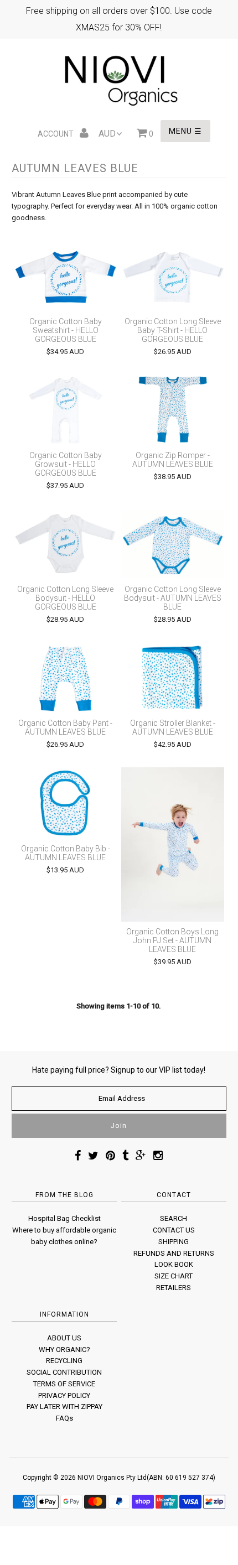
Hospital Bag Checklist (64, 1218)
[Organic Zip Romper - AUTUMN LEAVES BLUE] (172, 410)
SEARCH (173, 1218)
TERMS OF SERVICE (64, 1384)
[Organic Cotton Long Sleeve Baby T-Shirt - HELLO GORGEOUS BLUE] (172, 276)
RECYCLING (64, 1360)
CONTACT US (174, 1230)
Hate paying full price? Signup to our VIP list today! (118, 1069)
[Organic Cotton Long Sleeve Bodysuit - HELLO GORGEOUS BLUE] (65, 543)
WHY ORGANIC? (64, 1349)
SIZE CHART (173, 1276)
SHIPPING (173, 1242)
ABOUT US (64, 1338)
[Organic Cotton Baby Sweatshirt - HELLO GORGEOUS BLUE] (65, 276)
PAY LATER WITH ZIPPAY (64, 1406)
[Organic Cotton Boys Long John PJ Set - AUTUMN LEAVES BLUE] (172, 844)
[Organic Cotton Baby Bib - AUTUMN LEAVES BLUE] (65, 802)
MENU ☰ (185, 131)
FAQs (64, 1418)
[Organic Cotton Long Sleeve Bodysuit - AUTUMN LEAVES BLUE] (172, 543)
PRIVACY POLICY (64, 1395)
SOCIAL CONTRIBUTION (64, 1372)
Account (56, 133)
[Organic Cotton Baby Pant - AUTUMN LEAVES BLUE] (65, 677)
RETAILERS (173, 1287)
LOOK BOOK (173, 1264)
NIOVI (86, 1477)
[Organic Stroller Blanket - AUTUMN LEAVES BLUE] (172, 677)
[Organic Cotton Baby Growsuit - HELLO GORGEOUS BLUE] (65, 410)
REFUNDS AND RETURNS (173, 1253)
